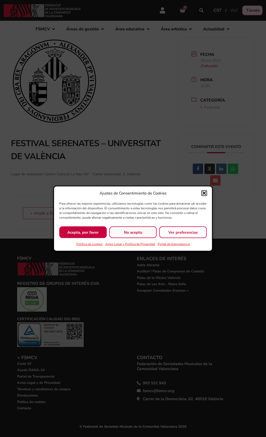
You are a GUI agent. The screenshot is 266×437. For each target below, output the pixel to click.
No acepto (133, 232)
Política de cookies (89, 244)
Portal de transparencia (174, 244)
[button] (204, 193)
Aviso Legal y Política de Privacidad (130, 244)
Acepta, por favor (83, 232)
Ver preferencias (183, 232)
